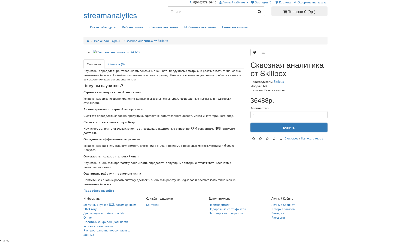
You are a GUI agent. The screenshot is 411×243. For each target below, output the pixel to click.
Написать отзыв (312, 138)
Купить (289, 127)
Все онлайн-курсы (103, 27)
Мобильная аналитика (200, 27)
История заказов (283, 209)
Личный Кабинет (283, 204)
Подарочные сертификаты (227, 209)
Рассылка (278, 217)
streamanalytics (110, 14)
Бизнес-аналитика (235, 27)
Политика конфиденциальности (105, 221)
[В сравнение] (263, 52)
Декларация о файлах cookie (103, 213)
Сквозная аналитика (163, 27)
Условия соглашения (98, 226)
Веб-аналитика (132, 27)
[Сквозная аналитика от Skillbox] (168, 52)
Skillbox (279, 81)
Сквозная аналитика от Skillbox (146, 41)
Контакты (152, 204)
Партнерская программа (226, 213)
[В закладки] (254, 52)
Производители (219, 204)
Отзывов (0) (116, 64)
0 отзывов (291, 138)
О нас (87, 217)
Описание (94, 64)
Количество (259, 108)
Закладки (277, 213)
